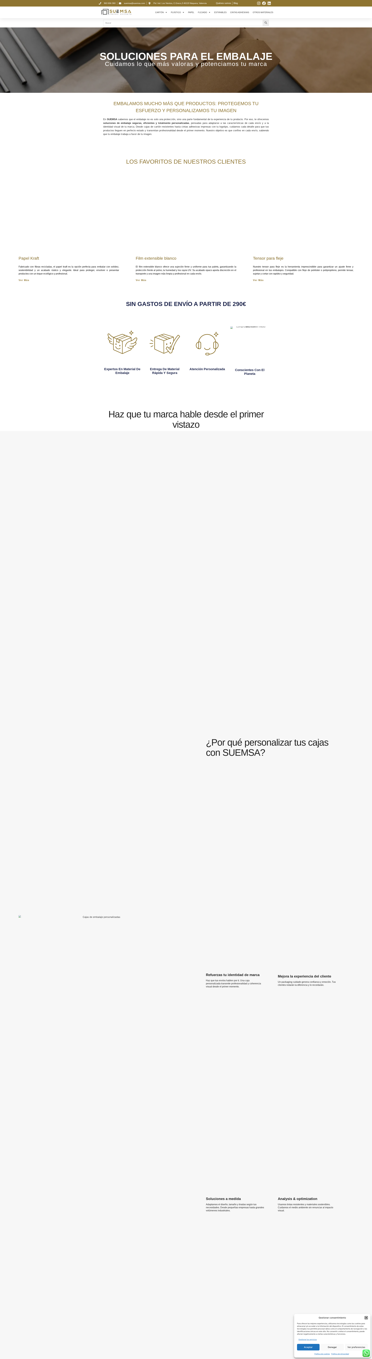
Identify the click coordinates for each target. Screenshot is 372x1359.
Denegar (332, 1347)
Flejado (202, 12)
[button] (366, 1317)
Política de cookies (322, 1354)
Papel (191, 12)
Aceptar (308, 1347)
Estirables (220, 12)
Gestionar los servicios (307, 1339)
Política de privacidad (340, 1354)
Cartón (159, 12)
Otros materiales (263, 12)
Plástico (176, 12)
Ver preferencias (356, 1347)
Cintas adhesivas (239, 12)
